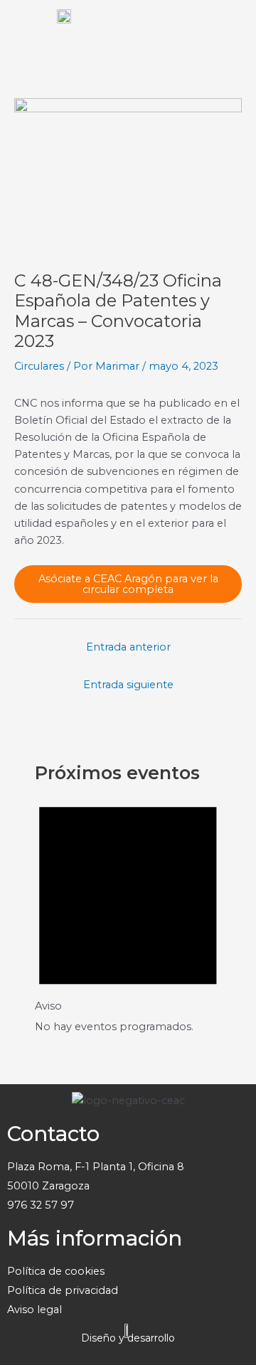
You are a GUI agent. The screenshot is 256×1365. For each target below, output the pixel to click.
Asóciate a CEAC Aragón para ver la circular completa (128, 584)
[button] (231, 28)
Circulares (39, 366)
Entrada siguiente (128, 684)
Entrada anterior (128, 647)
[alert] (128, 911)
